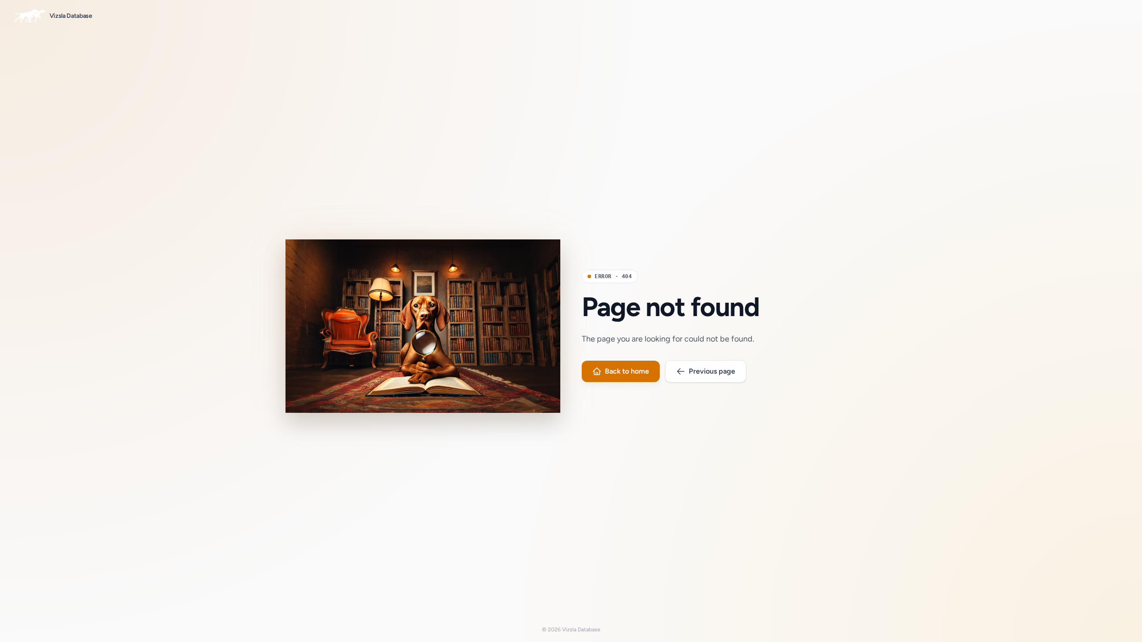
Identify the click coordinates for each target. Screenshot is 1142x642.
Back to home (627, 371)
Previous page (712, 371)
